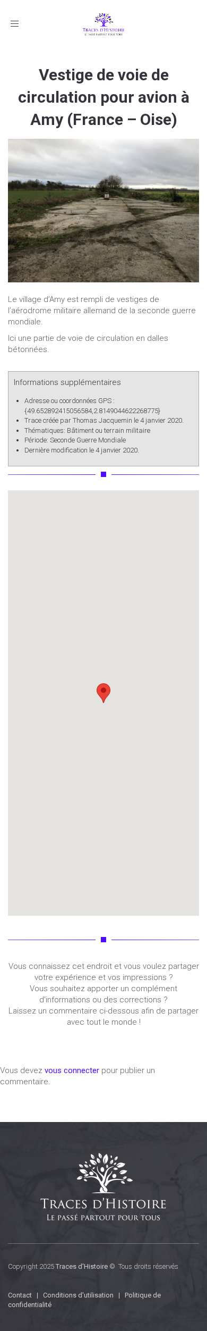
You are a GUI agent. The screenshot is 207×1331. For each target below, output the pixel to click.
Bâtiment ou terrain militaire (108, 430)
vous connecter (72, 1070)
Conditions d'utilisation (78, 1295)
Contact (20, 1295)
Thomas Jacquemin (102, 420)
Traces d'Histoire (82, 1266)
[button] (103, 693)
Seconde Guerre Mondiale (88, 440)
